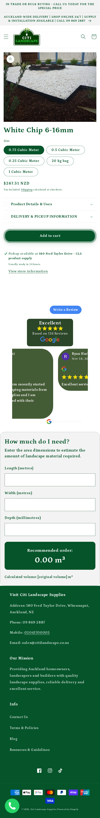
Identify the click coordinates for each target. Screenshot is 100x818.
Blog (13, 739)
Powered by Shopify (67, 809)
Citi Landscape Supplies (44, 809)
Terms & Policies (24, 728)
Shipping (27, 189)
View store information (28, 271)
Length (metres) (19, 468)
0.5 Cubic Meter (65, 150)
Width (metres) (18, 493)
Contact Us (19, 717)
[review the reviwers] (59, 370)
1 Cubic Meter (21, 172)
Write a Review (65, 310)
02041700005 (37, 633)
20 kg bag (60, 161)
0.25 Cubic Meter (24, 161)
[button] (6, 36)
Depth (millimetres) (23, 518)
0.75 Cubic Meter (24, 150)
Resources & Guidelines (30, 750)
